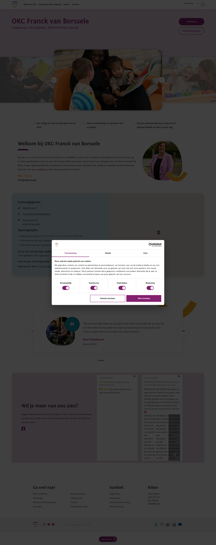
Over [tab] (145, 253)
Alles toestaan (144, 298)
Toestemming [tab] (70, 253)
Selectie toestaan (107, 298)
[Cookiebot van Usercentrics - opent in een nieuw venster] (151, 245)
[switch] (94, 288)
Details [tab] (108, 253)
